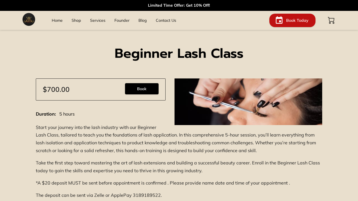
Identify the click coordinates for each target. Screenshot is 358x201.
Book (142, 88)
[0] (331, 20)
